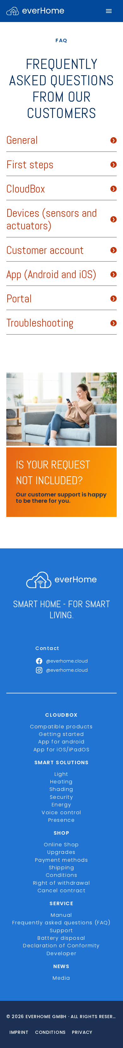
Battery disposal (61, 938)
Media (61, 978)
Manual (61, 915)
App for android (61, 741)
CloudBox (25, 189)
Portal (19, 298)
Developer (61, 953)
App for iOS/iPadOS (61, 749)
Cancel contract (62, 890)
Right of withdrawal (61, 883)
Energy (62, 804)
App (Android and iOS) (51, 274)
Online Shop (61, 844)
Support (61, 930)
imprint (19, 1032)
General (22, 140)
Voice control (61, 812)
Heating (61, 781)
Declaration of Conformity (61, 945)
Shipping (61, 867)
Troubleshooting (39, 323)
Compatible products (61, 726)
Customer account (45, 250)
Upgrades (61, 852)
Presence (61, 820)
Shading (61, 789)
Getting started (61, 734)
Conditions (62, 875)
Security (61, 797)
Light (61, 774)
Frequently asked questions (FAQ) (61, 922)
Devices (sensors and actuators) (51, 220)
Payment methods (61, 860)
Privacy (82, 1032)
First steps (30, 164)
